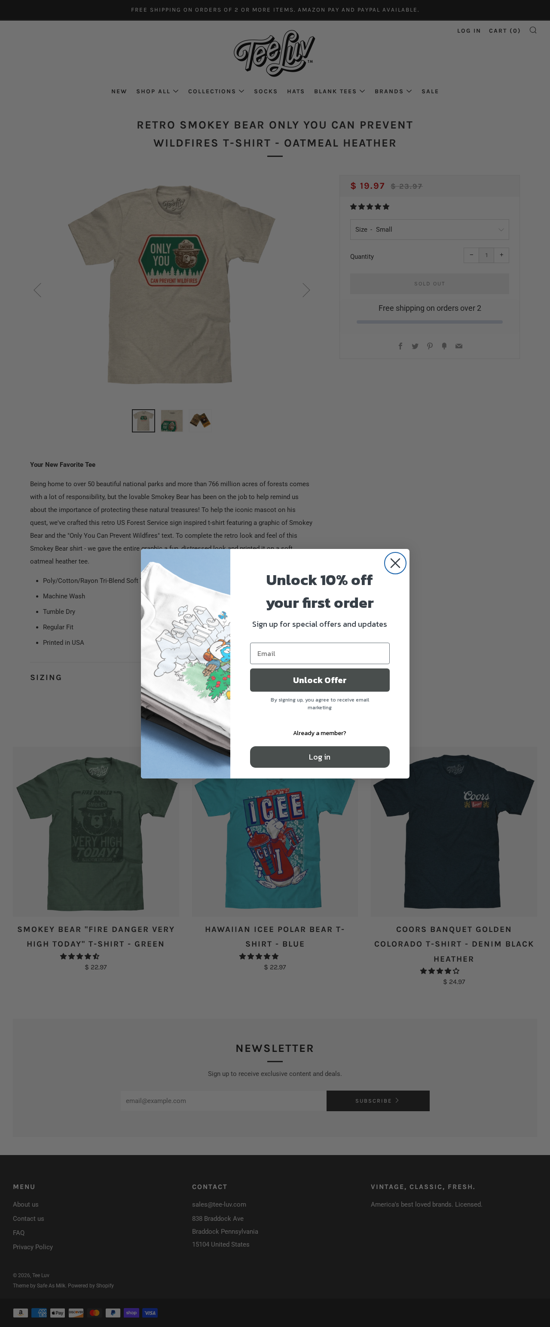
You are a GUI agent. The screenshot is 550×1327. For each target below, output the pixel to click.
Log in (319, 757)
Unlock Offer (320, 680)
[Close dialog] (395, 563)
